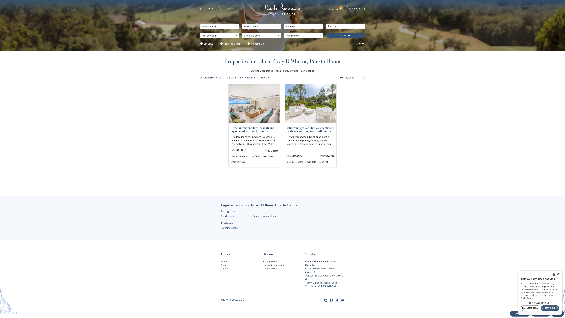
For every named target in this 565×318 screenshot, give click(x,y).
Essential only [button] (530, 308)
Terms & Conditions (273, 264)
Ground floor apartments (266, 216)
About (224, 264)
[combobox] (351, 77)
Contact (225, 268)
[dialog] (540, 293)
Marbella (231, 77)
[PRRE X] (337, 300)
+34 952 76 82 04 (327, 286)
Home (224, 261)
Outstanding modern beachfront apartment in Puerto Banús (252, 129)
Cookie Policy (270, 268)
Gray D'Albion (263, 77)
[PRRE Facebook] (331, 300)
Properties (355, 9)
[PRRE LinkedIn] (342, 300)
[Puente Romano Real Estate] (282, 9)
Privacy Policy (270, 261)
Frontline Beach (232, 43)
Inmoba (242, 300)
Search (345, 35)
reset (360, 44)
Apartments (227, 216)
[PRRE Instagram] (325, 300)
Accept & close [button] (550, 308)
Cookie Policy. (527, 298)
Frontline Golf (258, 43)
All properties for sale (211, 77)
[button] (540, 303)
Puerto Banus (246, 77)
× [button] (558, 274)
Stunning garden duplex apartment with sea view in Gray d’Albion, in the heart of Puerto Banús (310, 131)
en (226, 9)
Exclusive (208, 43)
